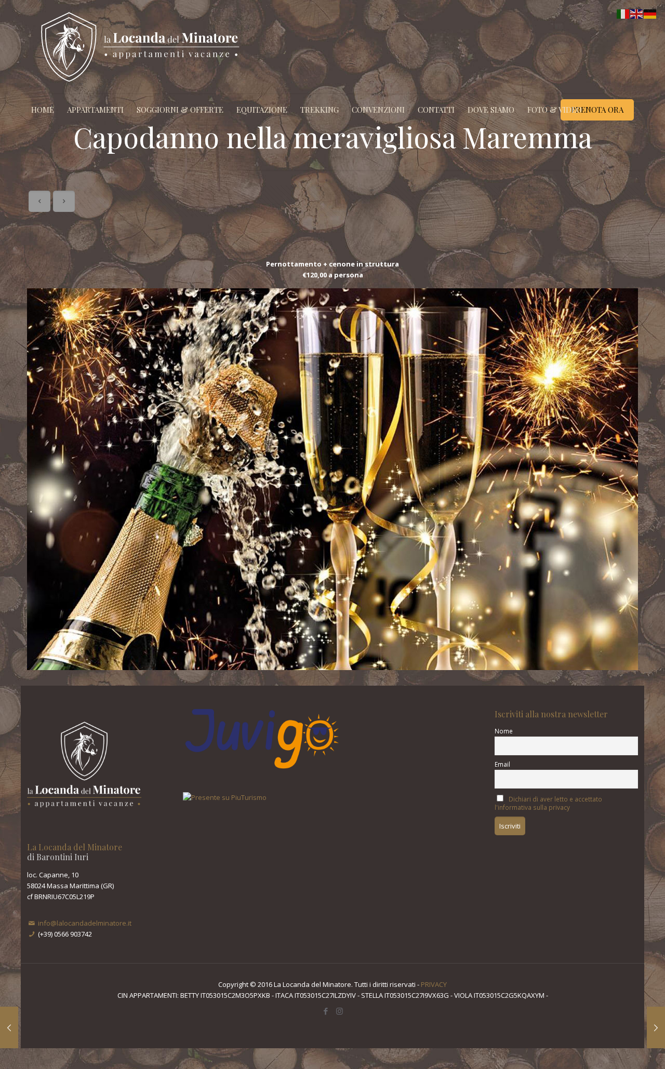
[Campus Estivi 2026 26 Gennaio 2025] (656, 1027)
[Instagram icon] (339, 1011)
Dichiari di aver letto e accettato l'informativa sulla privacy (548, 803)
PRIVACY (434, 984)
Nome (504, 731)
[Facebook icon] (325, 1011)
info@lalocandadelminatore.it (84, 923)
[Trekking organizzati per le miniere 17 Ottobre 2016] (9, 1027)
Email (502, 764)
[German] (650, 13)
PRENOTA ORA (597, 109)
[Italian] (623, 13)
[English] (637, 13)
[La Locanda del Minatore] (140, 46)
